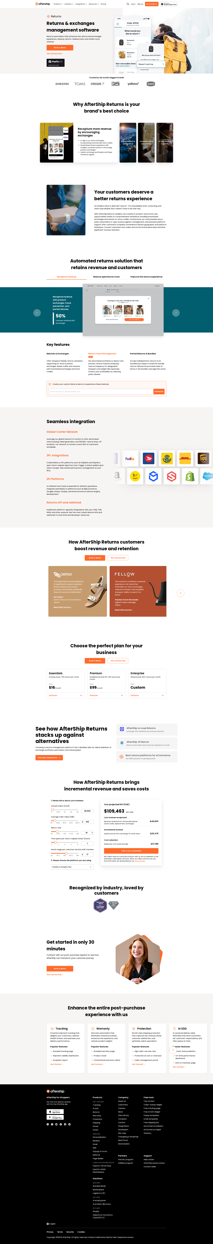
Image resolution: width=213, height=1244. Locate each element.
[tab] (67, 277)
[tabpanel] (106, 329)
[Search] (128, 4)
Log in (133, 4)
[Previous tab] (37, 313)
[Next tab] (176, 313)
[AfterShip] (43, 4)
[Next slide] (180, 593)
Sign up (140, 4)
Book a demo (151, 4)
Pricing (103, 4)
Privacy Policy (140, 861)
